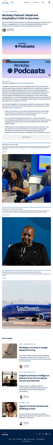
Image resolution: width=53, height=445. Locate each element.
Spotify (31, 83)
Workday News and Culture (29, 344)
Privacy (13, 439)
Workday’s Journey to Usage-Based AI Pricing (33, 349)
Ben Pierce (26, 396)
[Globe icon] (49, 2)
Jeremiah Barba (10, 29)
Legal (10, 439)
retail (14, 101)
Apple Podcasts (21, 83)
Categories (26, 2)
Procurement (22, 402)
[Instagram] (49, 433)
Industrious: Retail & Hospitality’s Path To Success (12, 79)
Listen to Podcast (6, 215)
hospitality (23, 101)
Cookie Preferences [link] (40, 439)
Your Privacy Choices (30, 439)
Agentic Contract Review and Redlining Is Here (33, 407)
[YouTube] (46, 433)
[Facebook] (43, 433)
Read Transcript (6, 81)
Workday (3, 79)
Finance (7, 11)
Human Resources (13, 11)
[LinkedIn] (39, 433)
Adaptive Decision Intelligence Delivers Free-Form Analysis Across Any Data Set (34, 378)
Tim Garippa (26, 365)
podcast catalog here (15, 108)
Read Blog (4, 151)
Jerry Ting (26, 422)
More (43, 2)
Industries (35, 2)
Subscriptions (19, 439)
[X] (36, 433)
